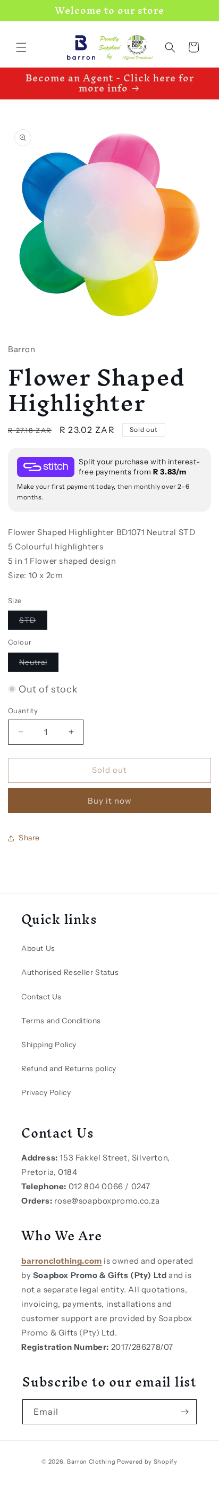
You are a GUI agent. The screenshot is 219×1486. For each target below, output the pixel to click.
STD (33, 622)
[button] (21, 47)
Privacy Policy (46, 1092)
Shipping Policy (49, 1044)
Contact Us (41, 996)
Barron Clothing (91, 1461)
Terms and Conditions (61, 1020)
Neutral (38, 664)
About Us (38, 948)
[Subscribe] (184, 1411)
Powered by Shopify (147, 1461)
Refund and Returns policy (68, 1068)
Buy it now (110, 801)
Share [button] (29, 837)
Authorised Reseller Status (70, 972)
